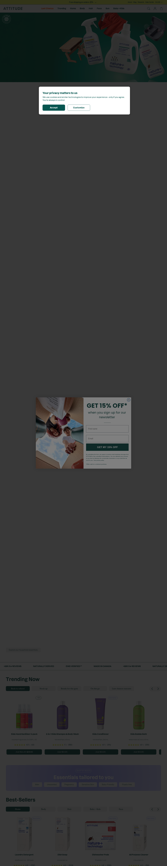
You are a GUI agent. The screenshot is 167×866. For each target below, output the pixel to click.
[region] (84, 100)
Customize (79, 108)
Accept (54, 108)
